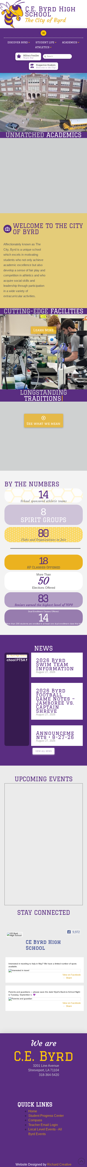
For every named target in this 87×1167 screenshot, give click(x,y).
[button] (43, 33)
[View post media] (44, 970)
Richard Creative (59, 1164)
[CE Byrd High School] (14, 934)
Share (69, 978)
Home (32, 1111)
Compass (35, 1120)
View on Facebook (72, 975)
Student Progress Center (46, 1115)
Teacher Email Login (43, 1125)
